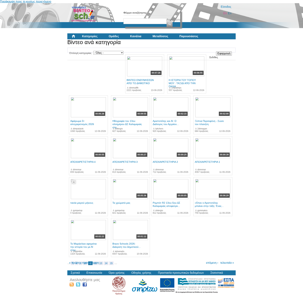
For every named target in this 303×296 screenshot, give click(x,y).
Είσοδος (226, 6)
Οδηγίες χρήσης (141, 272)
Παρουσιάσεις (188, 36)
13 (101, 263)
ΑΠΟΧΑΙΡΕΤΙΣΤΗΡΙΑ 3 (125, 161)
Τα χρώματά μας (121, 202)
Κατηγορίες (89, 36)
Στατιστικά (216, 272)
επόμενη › (212, 262)
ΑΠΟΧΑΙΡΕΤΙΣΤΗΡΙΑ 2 (165, 161)
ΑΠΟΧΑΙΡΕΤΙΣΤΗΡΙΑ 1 (207, 161)
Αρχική (76, 38)
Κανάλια (135, 36)
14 (106, 263)
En (229, 13)
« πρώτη (74, 262)
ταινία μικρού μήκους (81, 202)
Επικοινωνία (94, 272)
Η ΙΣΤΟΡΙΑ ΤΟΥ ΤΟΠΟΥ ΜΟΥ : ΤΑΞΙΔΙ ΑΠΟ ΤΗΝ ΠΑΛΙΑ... (182, 83)
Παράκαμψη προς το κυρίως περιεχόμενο (25, 1)
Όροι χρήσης (117, 272)
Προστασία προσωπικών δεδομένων (181, 272)
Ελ (225, 13)
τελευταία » (227, 262)
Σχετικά (75, 272)
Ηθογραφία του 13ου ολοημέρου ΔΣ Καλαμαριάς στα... (127, 124)
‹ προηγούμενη (89, 262)
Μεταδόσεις (160, 36)
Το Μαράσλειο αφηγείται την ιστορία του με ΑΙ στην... (83, 246)
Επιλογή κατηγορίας (80, 53)
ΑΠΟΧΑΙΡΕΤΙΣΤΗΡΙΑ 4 (83, 161)
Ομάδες (114, 36)
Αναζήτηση (173, 19)
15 (111, 263)
